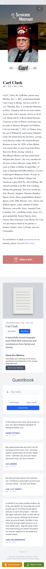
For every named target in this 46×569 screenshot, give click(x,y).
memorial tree (31, 239)
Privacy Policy (16, 559)
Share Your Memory (15, 368)
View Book (12, 331)
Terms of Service (29, 559)
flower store (29, 243)
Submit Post (23, 408)
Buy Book (24, 331)
